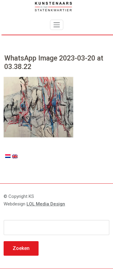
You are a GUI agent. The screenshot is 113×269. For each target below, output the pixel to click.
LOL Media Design (46, 204)
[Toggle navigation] (56, 25)
